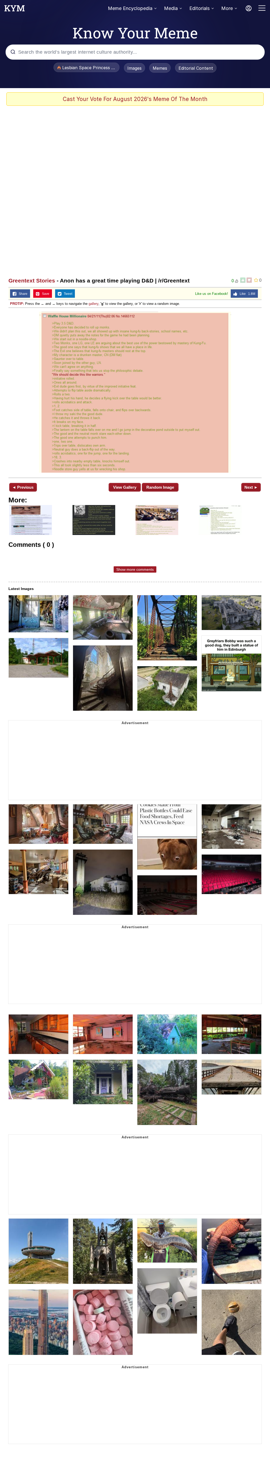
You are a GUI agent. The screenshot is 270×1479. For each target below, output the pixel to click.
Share (21, 294)
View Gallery (124, 487)
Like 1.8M (246, 294)
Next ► (251, 487)
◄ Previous (22, 487)
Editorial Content (196, 68)
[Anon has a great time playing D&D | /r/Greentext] (135, 392)
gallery (93, 304)
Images (134, 68)
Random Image (160, 487)
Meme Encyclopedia (130, 8)
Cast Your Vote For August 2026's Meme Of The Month (135, 99)
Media (171, 8)
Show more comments (135, 569)
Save (44, 294)
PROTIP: (17, 304)
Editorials (199, 8)
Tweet (66, 294)
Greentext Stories (31, 280)
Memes (160, 68)
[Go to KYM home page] (14, 9)
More (227, 8)
